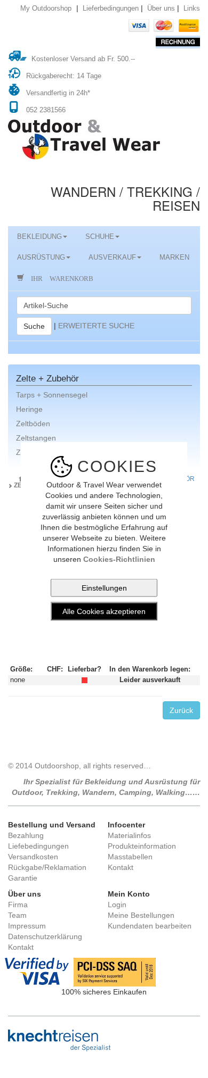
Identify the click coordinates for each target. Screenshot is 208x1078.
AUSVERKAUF (112, 257)
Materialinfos (129, 835)
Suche (34, 326)
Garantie (22, 878)
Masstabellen (130, 856)
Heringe (29, 409)
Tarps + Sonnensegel (51, 395)
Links (191, 8)
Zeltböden (33, 423)
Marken (174, 257)
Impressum (27, 926)
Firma (18, 904)
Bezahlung (26, 835)
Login (117, 904)
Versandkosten (33, 856)
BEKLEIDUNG (39, 237)
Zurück (181, 710)
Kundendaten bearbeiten (149, 926)
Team (17, 915)
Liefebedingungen (38, 846)
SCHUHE (99, 237)
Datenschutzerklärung (45, 936)
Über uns (161, 8)
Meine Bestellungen (141, 915)
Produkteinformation (142, 846)
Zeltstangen (36, 438)
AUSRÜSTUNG (41, 257)
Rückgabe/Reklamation (47, 867)
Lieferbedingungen (111, 8)
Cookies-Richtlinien (119, 558)
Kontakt (120, 867)
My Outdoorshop (45, 8)
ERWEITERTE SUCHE (96, 325)
